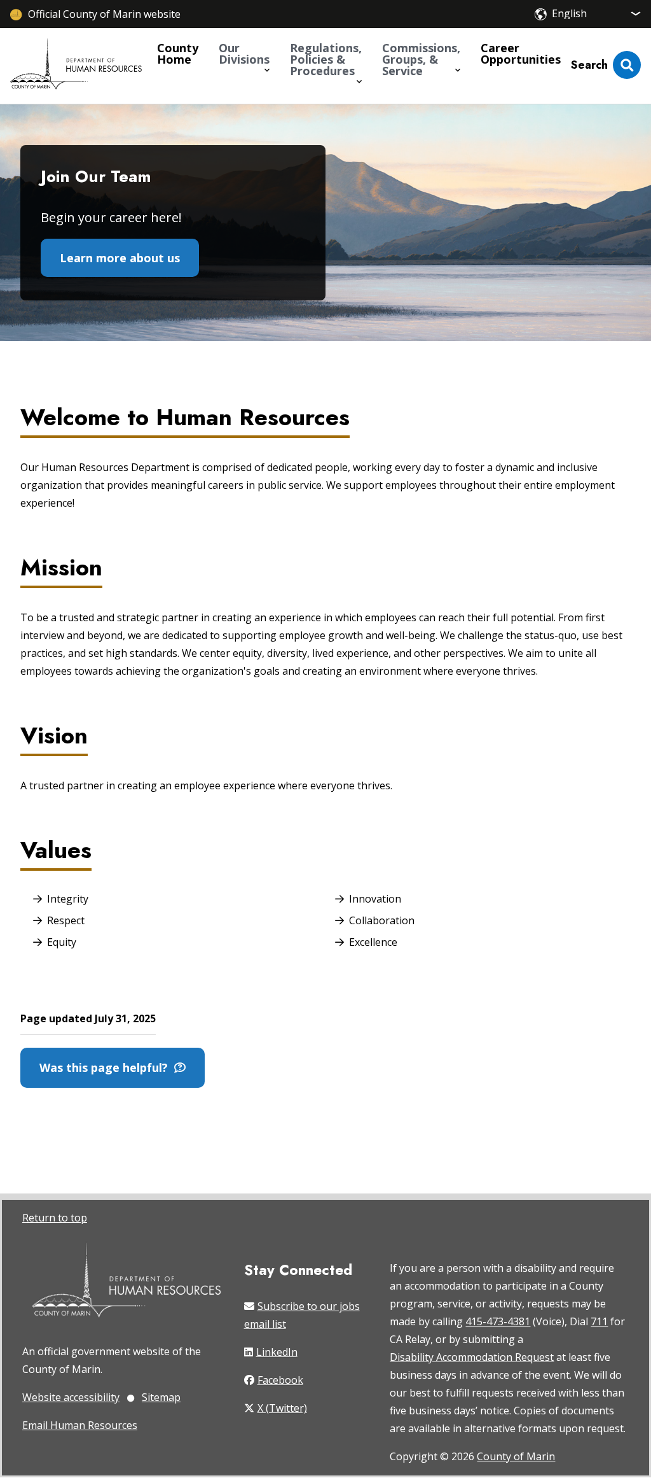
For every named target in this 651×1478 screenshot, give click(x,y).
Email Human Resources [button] (79, 1425)
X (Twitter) (282, 1408)
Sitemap (161, 1397)
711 (599, 1321)
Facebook (280, 1380)
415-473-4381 (497, 1321)
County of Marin (516, 1456)
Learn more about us (120, 257)
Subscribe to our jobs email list (302, 1315)
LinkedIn (277, 1352)
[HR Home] (76, 65)
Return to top (54, 1218)
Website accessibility (71, 1397)
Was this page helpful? (106, 1067)
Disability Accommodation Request (472, 1357)
